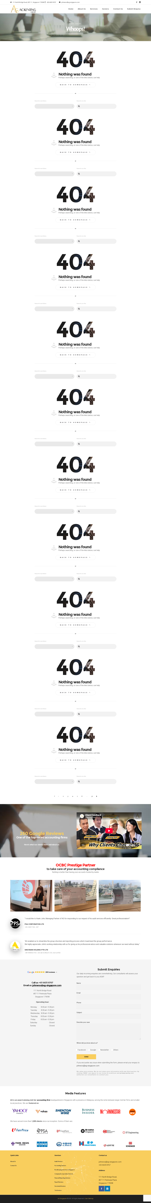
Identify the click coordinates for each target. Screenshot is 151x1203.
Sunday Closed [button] (42, 1026)
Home (72, 23)
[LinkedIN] (139, 2)
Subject (79, 1012)
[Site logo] (23, 8)
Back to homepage (74, 85)
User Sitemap (89, 1198)
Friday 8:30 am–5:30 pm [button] (42, 1019)
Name (79, 983)
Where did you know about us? (87, 1043)
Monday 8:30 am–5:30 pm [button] (42, 1007)
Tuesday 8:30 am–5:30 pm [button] (42, 1010)
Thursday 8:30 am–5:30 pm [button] (42, 1016)
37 (92, 796)
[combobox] (54, 106)
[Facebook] (136, 2)
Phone (79, 1003)
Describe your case (83, 1022)
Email (78, 993)
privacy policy (125, 1073)
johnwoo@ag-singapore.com (88, 1066)
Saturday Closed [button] (42, 1022)
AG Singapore (62, 1198)
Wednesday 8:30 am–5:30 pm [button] (42, 1013)
